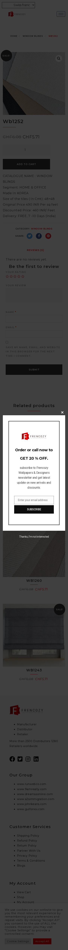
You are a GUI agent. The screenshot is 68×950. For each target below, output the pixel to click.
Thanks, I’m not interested (34, 536)
